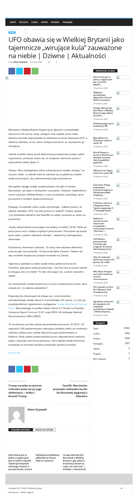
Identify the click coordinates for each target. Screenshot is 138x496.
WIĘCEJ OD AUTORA (44, 429)
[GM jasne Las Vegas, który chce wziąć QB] (123, 174)
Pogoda (55, 22)
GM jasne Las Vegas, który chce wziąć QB (103, 171)
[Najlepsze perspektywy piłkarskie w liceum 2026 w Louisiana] (48, 443)
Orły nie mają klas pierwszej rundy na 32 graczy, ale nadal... (103, 260)
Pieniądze (67, 22)
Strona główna (14, 29)
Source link (14, 352)
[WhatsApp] (35, 71)
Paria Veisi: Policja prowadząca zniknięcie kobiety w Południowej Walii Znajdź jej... (103, 189)
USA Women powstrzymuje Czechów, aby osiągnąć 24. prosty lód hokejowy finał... (102, 244)
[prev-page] (81, 430)
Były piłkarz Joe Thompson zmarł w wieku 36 (102, 140)
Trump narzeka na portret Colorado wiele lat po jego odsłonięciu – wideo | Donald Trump (25, 391)
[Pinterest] (27, 71)
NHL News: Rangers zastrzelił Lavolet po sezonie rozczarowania (102, 275)
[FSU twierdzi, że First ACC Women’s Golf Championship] (123, 291)
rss (121, 488)
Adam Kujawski (20, 62)
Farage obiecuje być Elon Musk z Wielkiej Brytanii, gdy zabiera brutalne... (103, 111)
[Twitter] (19, 71)
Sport (13, 22)
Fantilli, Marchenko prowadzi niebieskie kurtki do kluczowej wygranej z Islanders (70, 391)
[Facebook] (11, 71)
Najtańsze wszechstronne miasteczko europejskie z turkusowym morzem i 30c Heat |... (103, 224)
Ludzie (34, 22)
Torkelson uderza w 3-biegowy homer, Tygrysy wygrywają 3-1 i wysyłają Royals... (103, 207)
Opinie (44, 22)
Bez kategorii (99, 359)
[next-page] (85, 430)
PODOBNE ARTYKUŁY (20, 429)
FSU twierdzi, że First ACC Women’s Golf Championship (103, 289)
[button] (127, 22)
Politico (23, 22)
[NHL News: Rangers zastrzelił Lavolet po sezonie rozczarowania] (123, 275)
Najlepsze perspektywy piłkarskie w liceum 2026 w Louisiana (48, 457)
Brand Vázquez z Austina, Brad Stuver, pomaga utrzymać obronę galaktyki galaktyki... (103, 157)
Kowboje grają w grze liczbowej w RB (103, 124)
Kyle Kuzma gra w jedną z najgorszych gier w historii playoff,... (102, 80)
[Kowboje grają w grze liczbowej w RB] (123, 127)
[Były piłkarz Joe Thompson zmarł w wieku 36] (123, 142)
